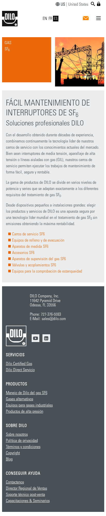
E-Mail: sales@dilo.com (48, 319)
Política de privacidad (22, 441)
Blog (9, 459)
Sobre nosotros (17, 434)
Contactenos (15, 482)
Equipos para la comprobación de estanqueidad (47, 271)
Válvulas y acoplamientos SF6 (34, 265)
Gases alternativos (19, 399)
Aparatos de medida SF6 (30, 246)
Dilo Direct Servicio (20, 370)
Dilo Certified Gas (19, 364)
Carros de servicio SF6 (28, 234)
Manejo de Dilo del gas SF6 (26, 393)
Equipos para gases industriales (29, 405)
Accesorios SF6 (23, 253)
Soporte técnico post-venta (25, 495)
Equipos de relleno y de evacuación (38, 240)
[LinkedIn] (46, 338)
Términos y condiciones (23, 447)
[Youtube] (35, 338)
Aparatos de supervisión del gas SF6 (39, 259)
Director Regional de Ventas (26, 488)
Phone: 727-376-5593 (45, 314)
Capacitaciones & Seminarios (28, 501)
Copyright (13, 453)
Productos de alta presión (24, 411)
